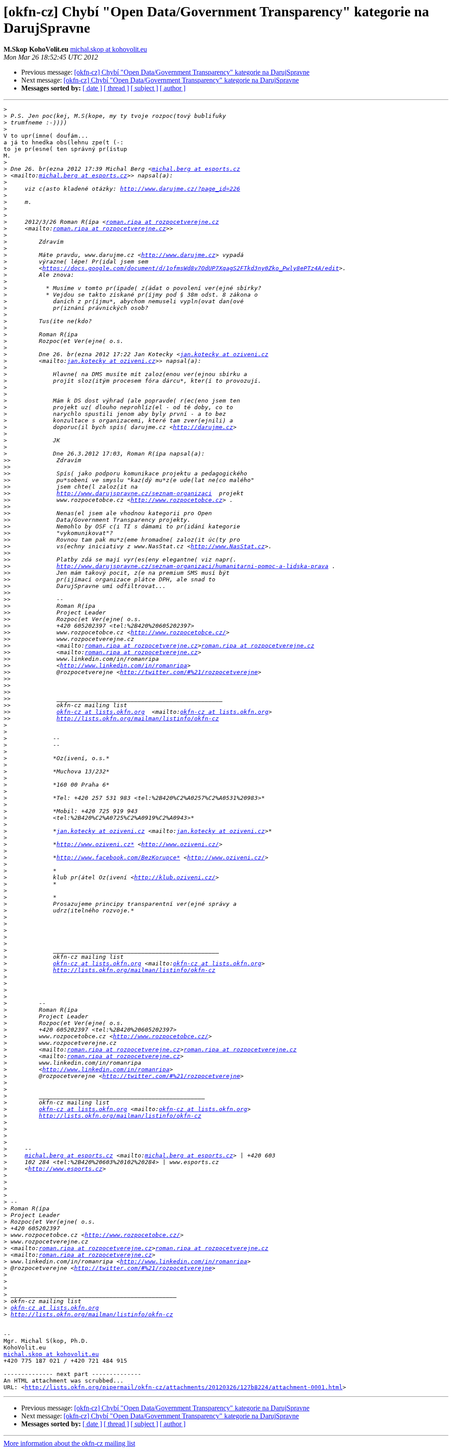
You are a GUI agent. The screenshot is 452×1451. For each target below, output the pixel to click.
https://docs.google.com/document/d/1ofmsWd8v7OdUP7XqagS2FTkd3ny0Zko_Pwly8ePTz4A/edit (190, 268)
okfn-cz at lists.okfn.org (100, 712)
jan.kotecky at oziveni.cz (224, 354)
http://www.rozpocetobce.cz (176, 500)
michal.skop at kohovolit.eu (108, 49)
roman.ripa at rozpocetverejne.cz (162, 222)
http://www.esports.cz (65, 1168)
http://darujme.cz (203, 427)
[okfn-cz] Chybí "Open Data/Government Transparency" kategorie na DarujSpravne (191, 72)
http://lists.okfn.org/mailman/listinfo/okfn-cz (137, 718)
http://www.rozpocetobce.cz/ (178, 632)
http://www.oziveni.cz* (95, 844)
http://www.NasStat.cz (228, 546)
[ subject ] (144, 88)
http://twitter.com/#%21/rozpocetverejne (189, 672)
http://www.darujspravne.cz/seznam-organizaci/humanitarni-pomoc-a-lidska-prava (192, 566)
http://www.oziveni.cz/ (180, 844)
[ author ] (172, 88)
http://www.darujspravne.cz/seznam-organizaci (134, 493)
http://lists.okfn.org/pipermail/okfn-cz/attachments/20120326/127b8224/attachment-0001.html (184, 1387)
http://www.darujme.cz (178, 255)
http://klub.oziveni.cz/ (174, 877)
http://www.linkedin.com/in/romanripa (123, 665)
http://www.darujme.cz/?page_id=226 (180, 188)
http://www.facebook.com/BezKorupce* (118, 857)
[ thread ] (116, 88)
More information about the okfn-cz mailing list (69, 1443)
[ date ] (92, 88)
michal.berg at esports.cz (196, 169)
